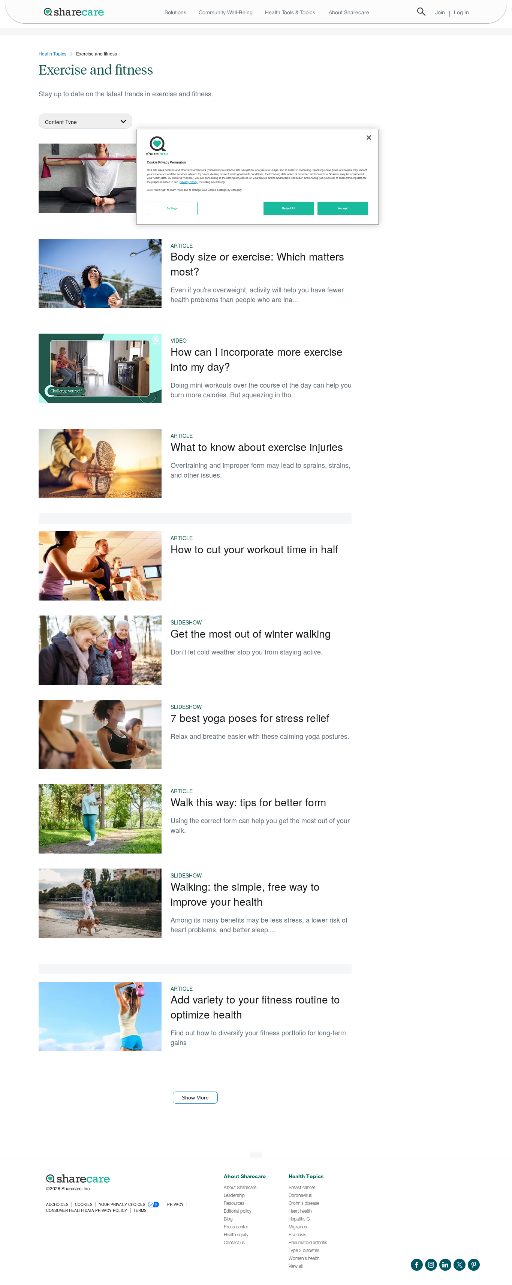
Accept (342, 208)
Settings (172, 208)
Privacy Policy (189, 182)
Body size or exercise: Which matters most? (257, 264)
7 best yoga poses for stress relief (250, 717)
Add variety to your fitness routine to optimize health (255, 1006)
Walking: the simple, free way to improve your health (245, 894)
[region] (257, 177)
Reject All (289, 208)
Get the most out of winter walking (251, 633)
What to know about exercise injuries (257, 446)
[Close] (369, 137)
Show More (195, 1098)
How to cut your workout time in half (254, 548)
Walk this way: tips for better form (248, 801)
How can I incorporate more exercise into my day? (257, 359)
